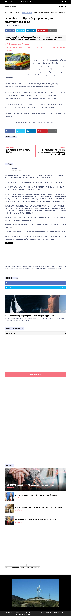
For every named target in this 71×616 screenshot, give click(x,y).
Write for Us (30, 1)
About (22, 1)
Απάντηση (9, 242)
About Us (48, 612)
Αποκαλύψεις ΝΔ (35, 567)
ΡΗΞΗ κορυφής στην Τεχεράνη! (18, 44)
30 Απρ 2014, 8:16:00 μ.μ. (18, 170)
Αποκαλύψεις (16, 564)
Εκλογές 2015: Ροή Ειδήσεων (12, 567)
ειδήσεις (24, 564)
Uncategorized (14, 12)
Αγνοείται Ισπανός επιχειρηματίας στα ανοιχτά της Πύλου (29, 316)
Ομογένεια (57, 564)
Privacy (55, 612)
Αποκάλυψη (50, 564)
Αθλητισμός (8, 564)
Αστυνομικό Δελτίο (32, 564)
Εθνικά (22, 567)
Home (42, 612)
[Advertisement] (35, 354)
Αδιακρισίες (42, 564)
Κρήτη (27, 567)
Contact (62, 612)
